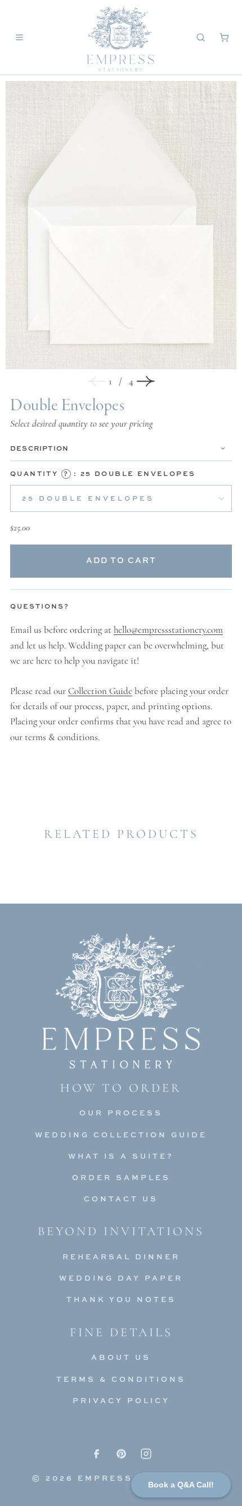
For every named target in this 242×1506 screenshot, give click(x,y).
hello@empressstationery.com (168, 630)
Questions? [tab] (39, 606)
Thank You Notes (121, 1299)
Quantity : (102, 473)
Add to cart (121, 560)
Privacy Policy (121, 1400)
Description (39, 448)
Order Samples (121, 1177)
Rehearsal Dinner (121, 1256)
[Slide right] (145, 381)
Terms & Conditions (121, 1379)
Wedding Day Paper (121, 1278)
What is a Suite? (121, 1156)
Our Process (121, 1113)
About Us (121, 1357)
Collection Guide (100, 691)
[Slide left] (96, 381)
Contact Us (121, 1199)
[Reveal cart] (224, 37)
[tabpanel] (121, 683)
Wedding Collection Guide (121, 1135)
